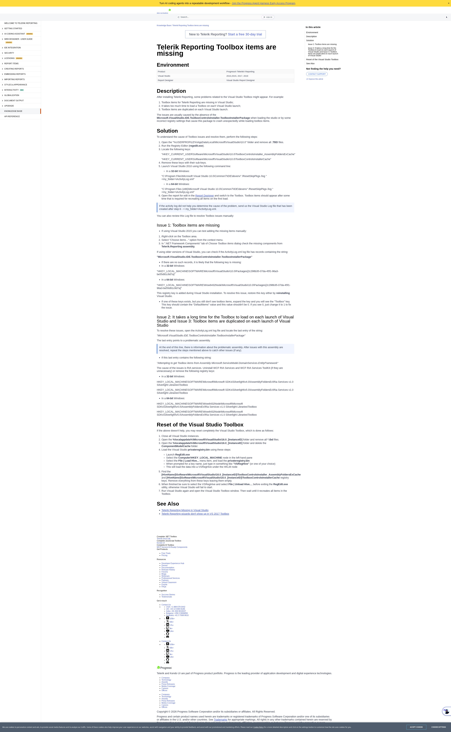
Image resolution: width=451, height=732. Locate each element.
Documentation (167, 568)
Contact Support (317, 74)
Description (171, 91)
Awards (164, 682)
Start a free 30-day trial (245, 34)
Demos (164, 565)
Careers (164, 688)
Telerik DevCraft (163, 539)
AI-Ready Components (177, 547)
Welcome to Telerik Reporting (20, 23)
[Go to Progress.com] (164, 669)
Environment (173, 65)
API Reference (12, 116)
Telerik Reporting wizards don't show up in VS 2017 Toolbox (195, 513)
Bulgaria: (177, 613)
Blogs (163, 574)
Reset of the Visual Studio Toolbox (200, 425)
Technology (166, 680)
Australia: (177, 615)
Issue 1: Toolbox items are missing (188, 225)
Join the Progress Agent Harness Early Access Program (263, 3)
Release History (168, 570)
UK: (175, 609)
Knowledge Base (13, 111)
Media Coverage (168, 686)
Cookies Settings (438, 727)
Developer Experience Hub (172, 563)
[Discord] (167, 637)
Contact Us (166, 605)
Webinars (165, 576)
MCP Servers (162, 547)
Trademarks (220, 719)
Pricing (164, 555)
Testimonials (166, 597)
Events (164, 585)
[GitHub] (167, 634)
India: (176, 611)
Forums (164, 572)
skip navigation (162, 13)
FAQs (163, 587)
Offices (164, 690)
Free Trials (165, 553)
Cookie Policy (258, 727)
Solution (168, 131)
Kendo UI (161, 543)
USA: (175, 607)
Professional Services (170, 578)
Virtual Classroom (168, 582)
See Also (168, 504)
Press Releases (168, 684)
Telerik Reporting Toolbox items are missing (191, 25)
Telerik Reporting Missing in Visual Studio (184, 510)
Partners (165, 580)
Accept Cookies (416, 727)
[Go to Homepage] (170, 13)
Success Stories (168, 595)
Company (165, 678)
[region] (225, 727)
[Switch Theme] (447, 17)
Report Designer (204, 195)
